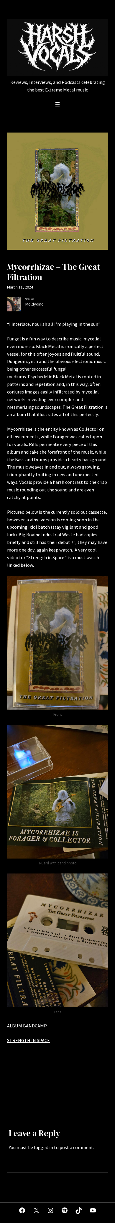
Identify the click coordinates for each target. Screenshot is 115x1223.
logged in (43, 1147)
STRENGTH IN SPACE (28, 1040)
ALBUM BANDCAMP (27, 1026)
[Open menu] (57, 104)
